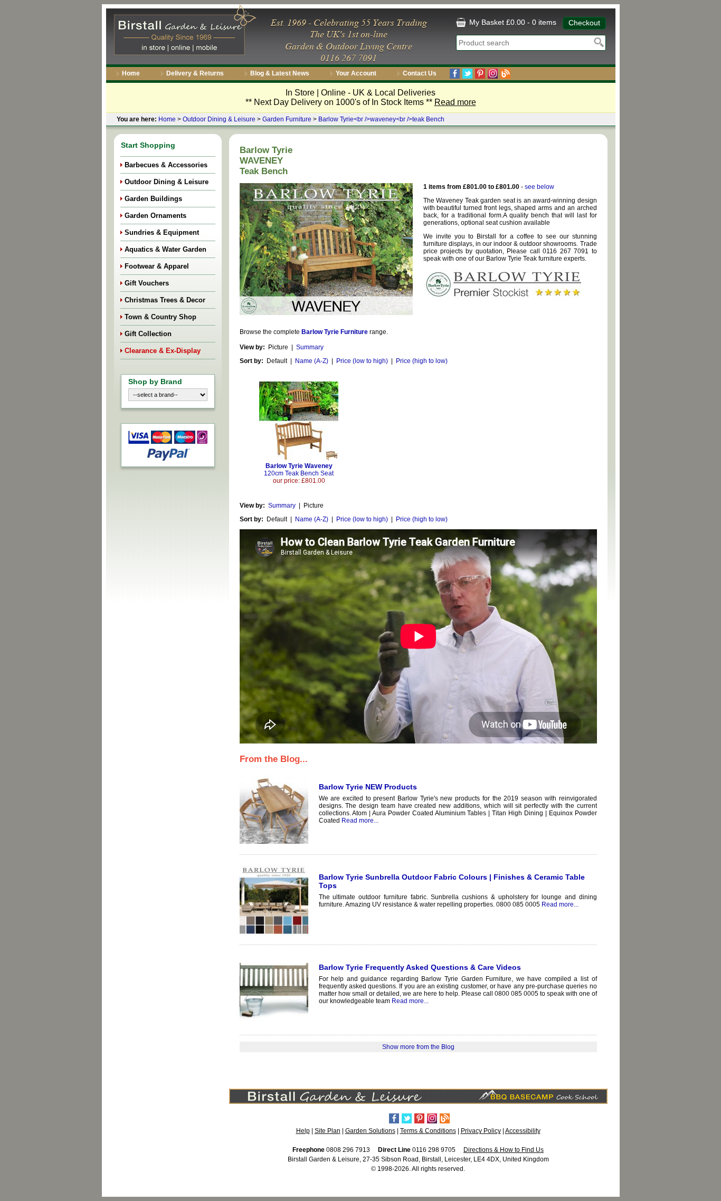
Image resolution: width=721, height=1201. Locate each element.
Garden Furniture (286, 119)
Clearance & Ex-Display (163, 351)
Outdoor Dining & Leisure (219, 119)
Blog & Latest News (279, 73)
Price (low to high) (362, 361)
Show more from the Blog (418, 1047)
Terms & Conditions (428, 1131)
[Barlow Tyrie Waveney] (298, 458)
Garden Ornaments (155, 216)
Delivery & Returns (195, 73)
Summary (310, 347)
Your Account (356, 73)
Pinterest (480, 74)
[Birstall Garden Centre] (183, 32)
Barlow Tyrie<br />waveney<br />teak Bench (381, 119)
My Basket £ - (511, 22)
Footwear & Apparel (157, 266)
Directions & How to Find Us (503, 1150)
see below (539, 186)
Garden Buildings (153, 199)
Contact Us (420, 73)
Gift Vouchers (147, 283)
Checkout (584, 22)
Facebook (455, 74)
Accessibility (522, 1131)
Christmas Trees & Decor (165, 300)
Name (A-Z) (311, 361)
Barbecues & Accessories (166, 165)
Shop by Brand (155, 381)
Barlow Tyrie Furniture (334, 332)
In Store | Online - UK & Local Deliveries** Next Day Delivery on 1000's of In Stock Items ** (360, 97)
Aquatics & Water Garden (165, 249)
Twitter (467, 74)
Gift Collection (148, 334)
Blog (505, 74)
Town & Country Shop (160, 317)
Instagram (493, 74)
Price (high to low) (422, 361)
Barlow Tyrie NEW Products (368, 787)
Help (303, 1131)
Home (131, 73)
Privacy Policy (481, 1131)
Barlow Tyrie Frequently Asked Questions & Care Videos (420, 967)
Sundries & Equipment (162, 232)
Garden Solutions (370, 1131)
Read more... (359, 820)
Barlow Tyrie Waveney (299, 469)
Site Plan (327, 1131)
